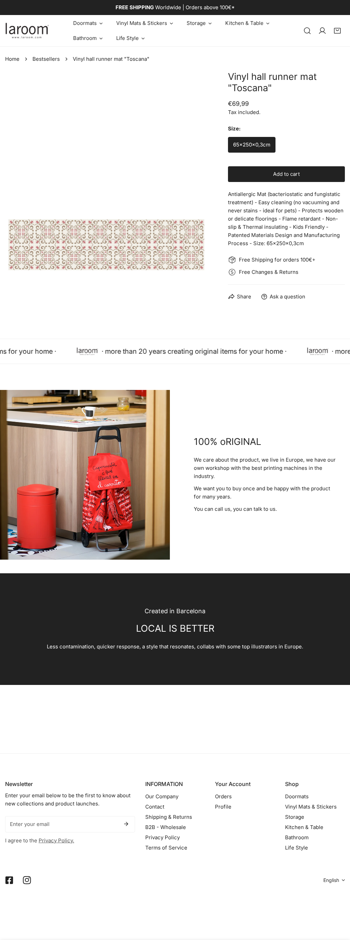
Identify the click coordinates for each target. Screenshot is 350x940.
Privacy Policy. (56, 840)
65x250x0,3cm (251, 144)
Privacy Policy (162, 837)
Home (12, 59)
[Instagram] (27, 880)
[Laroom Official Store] (27, 30)
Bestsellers (46, 59)
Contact (154, 806)
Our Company (161, 796)
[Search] (307, 30)
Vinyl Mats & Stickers (311, 806)
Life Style (296, 847)
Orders (223, 796)
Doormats (297, 796)
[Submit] (126, 824)
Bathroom (297, 837)
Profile (223, 806)
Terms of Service (166, 847)
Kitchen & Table (304, 827)
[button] (87, 23)
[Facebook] (9, 880)
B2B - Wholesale (165, 827)
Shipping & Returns (168, 817)
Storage (294, 817)
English (331, 880)
